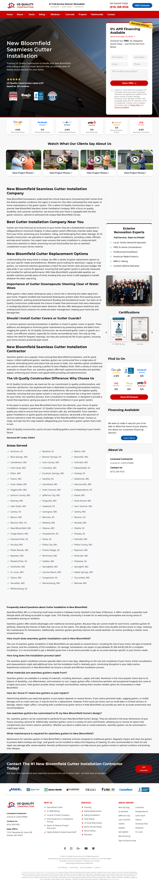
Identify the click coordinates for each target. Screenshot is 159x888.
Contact (111, 14)
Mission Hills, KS (18, 522)
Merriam (70, 876)
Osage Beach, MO (19, 533)
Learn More (129, 438)
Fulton (42, 874)
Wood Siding (89, 830)
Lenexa (50, 876)
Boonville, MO (81, 456)
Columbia (139, 807)
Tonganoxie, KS (50, 577)
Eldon (23, 874)
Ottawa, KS (79, 533)
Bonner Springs (86, 872)
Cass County (107, 872)
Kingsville (131, 874)
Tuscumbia (75, 879)
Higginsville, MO (18, 489)
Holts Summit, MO (51, 489)
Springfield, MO (50, 566)
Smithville (120, 877)
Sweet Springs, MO (83, 572)
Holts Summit (89, 874)
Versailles (81, 879)
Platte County (54, 877)
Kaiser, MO (79, 495)
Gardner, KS (48, 478)
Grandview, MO (49, 484)
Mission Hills (81, 876)
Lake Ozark (140, 815)
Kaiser (121, 874)
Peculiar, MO (16, 544)
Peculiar (41, 877)
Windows (55, 14)
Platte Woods (63, 877)
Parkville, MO (80, 539)
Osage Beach (119, 876)
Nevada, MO (80, 522)
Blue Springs (124, 807)
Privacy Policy (135, 105)
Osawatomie (127, 876)
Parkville (36, 877)
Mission (75, 876)
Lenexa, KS (15, 511)
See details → (130, 36)
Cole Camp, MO (18, 467)
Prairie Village (71, 877)
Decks (32, 14)
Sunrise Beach (47, 879)
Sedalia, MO (48, 561)
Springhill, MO (81, 566)
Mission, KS (80, 517)
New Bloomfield (100, 876)
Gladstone (53, 874)
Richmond (89, 877)
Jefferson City (124, 815)
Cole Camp (120, 872)
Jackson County (106, 874)
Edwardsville (133, 872)
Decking (87, 807)
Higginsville (81, 874)
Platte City (47, 877)
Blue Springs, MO (19, 456)
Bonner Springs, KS (51, 456)
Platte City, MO (49, 544)
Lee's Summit (124, 819)
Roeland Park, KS (18, 561)
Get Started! (144, 769)
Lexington (55, 876)
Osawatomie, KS (50, 533)
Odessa (108, 876)
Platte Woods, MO (19, 550)
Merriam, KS (48, 517)
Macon (65, 876)
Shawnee (139, 828)
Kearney (125, 874)
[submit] (129, 83)
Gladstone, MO (81, 478)
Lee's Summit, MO (83, 506)
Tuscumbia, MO (82, 577)
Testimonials (97, 14)
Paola (31, 877)
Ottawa (133, 876)
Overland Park (141, 823)
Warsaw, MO (80, 583)
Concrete (69, 14)
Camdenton (100, 872)
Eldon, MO (15, 473)
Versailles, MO (17, 583)
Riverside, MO (81, 555)
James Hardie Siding (93, 826)
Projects (83, 14)
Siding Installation (92, 815)
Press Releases (63, 867)
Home (10, 14)
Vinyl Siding (89, 819)
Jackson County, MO (20, 495)
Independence (141, 811)
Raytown (83, 877)
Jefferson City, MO (51, 495)
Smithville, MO (17, 566)
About (20, 14)
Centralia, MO (81, 462)
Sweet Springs (56, 879)
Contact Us (97, 867)
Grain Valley (59, 874)
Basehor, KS (48, 451)
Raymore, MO (81, 550)
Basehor (66, 872)
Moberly (88, 876)
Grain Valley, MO (18, 484)
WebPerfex (89, 863)
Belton (71, 872)
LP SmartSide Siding (93, 823)
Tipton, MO (16, 577)
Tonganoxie (68, 879)
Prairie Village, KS (51, 550)
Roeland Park (102, 877)
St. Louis (139, 832)
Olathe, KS (79, 528)
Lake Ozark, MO (18, 506)
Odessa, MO (48, 528)
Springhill (132, 877)
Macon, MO (16, 517)
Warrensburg (124, 836)
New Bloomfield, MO (20, 528)
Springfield (123, 832)
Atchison (61, 872)
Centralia (113, 872)
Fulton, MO (15, 478)
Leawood (36, 876)
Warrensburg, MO (51, 583)
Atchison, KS (16, 451)
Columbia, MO (49, 467)
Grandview (123, 811)
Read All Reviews (129, 397)
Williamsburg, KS (18, 588)
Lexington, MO (49, 511)
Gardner (47, 874)
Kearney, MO (16, 500)
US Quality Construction (73, 856)
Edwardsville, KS (82, 467)
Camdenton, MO (18, 462)
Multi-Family (67, 6)
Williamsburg (103, 879)
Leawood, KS (48, 506)
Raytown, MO (17, 555)
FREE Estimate (142, 5)
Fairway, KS (79, 473)
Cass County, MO (50, 462)
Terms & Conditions (121, 107)
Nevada (93, 876)
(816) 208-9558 (119, 7)
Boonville (93, 872)
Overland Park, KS (19, 539)
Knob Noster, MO (82, 500)
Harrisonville (73, 874)
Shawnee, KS (80, 561)
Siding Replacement (93, 811)
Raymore (78, 877)
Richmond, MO (49, 555)
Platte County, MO (83, 544)
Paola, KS (46, 539)
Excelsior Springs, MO (53, 473)
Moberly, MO (48, 522)
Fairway (38, 874)
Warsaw (95, 879)
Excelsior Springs (30, 874)
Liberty (138, 819)
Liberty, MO (80, 511)
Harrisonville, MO (82, 484)
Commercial (79, 6)
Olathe (121, 823)
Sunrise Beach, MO (51, 572)
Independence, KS (83, 489)
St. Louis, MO (17, 572)
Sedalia (121, 828)
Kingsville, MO (49, 500)
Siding (42, 14)
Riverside (95, 877)
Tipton (62, 879)
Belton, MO (79, 451)
